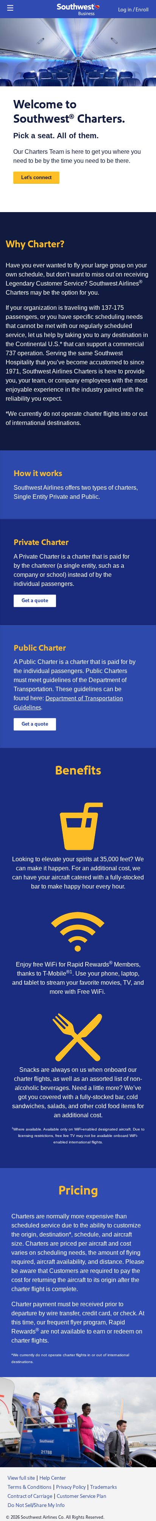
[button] (10, 8)
